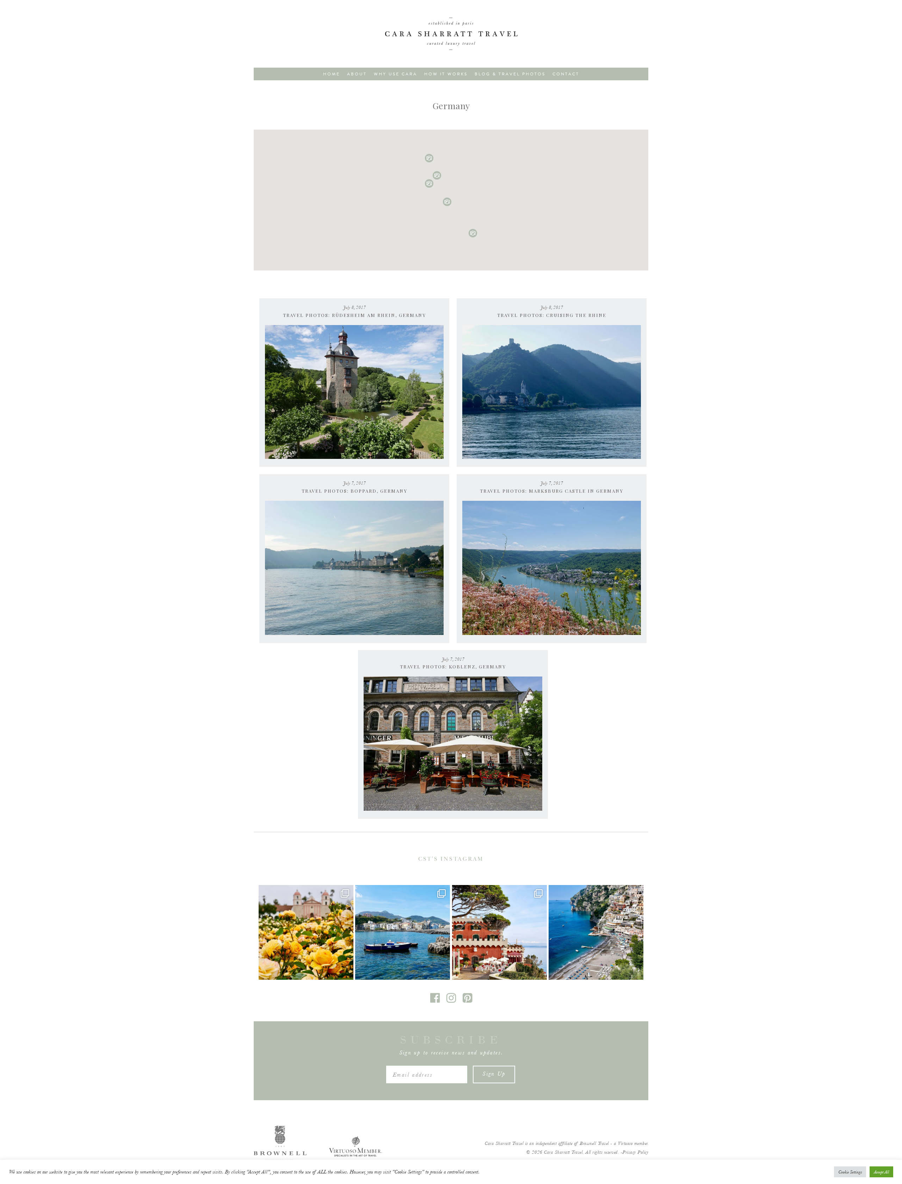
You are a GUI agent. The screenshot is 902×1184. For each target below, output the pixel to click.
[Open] (306, 932)
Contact (565, 74)
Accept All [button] (881, 1171)
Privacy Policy (635, 1152)
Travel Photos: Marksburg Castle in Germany (551, 491)
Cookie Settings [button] (850, 1171)
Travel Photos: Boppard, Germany (354, 491)
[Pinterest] (467, 1000)
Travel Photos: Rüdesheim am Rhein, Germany (354, 315)
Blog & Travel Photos (510, 74)
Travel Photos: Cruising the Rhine (551, 315)
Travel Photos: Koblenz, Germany (453, 666)
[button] (473, 233)
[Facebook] (435, 1000)
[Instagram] (452, 1000)
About (357, 74)
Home (331, 74)
